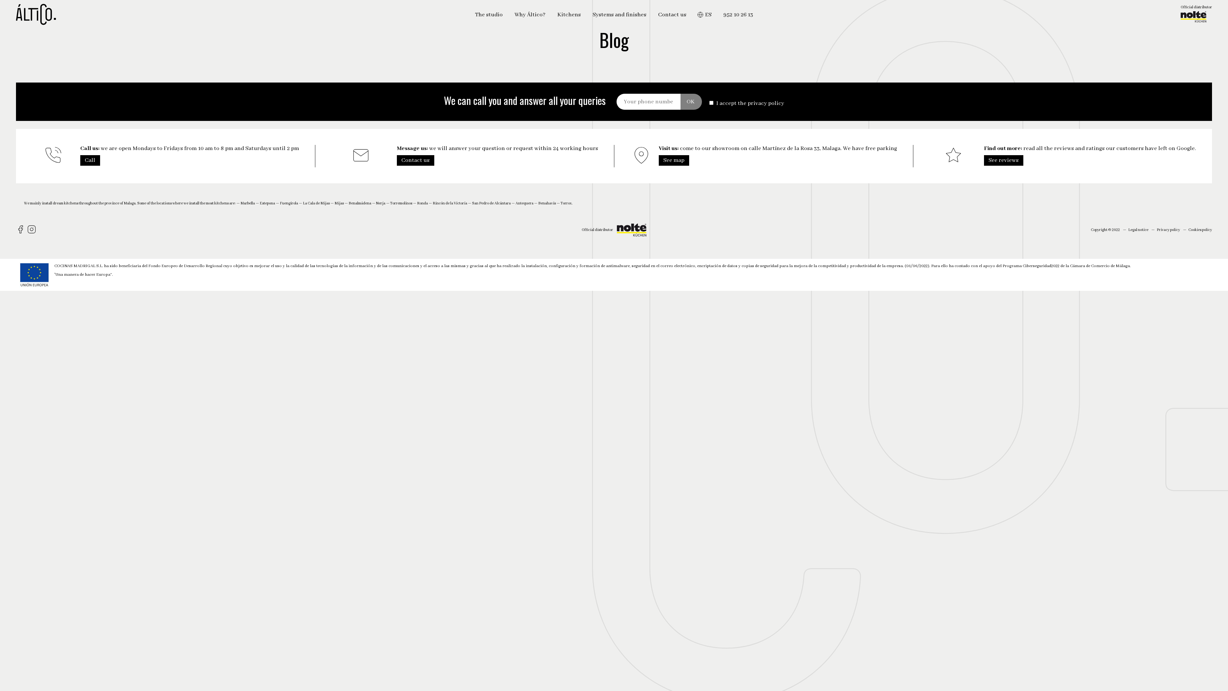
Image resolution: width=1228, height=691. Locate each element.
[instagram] (32, 229)
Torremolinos (401, 203)
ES (708, 14)
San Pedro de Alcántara (491, 203)
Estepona (267, 203)
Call (90, 160)
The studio (489, 14)
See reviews (1003, 160)
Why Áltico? (530, 14)
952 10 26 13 (738, 14)
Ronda (422, 203)
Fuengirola (289, 203)
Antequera (524, 203)
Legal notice (1138, 229)
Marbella (247, 203)
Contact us (672, 14)
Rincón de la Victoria (450, 203)
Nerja (380, 203)
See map (673, 160)
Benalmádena (360, 203)
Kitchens (569, 14)
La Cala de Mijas (316, 203)
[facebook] (21, 229)
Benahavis (547, 203)
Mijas (339, 203)
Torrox (566, 203)
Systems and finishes (619, 14)
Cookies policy (1200, 229)
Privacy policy (1168, 229)
